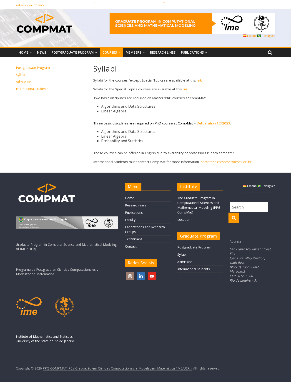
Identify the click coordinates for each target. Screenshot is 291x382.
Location (183, 219)
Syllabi (20, 74)
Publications (192, 52)
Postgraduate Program (73, 52)
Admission (23, 81)
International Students (32, 89)
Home (23, 52)
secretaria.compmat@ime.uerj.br (226, 161)
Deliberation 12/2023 (213, 123)
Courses (110, 52)
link (199, 80)
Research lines (163, 52)
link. (185, 89)
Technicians (133, 239)
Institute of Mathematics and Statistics (44, 336)
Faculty (130, 220)
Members (133, 52)
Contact (131, 246)
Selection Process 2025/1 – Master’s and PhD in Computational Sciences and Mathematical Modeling (90, 3)
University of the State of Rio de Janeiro (45, 341)
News (41, 52)
